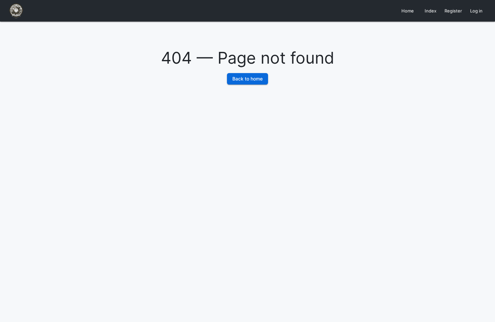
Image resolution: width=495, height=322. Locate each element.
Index (430, 10)
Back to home (247, 79)
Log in (476, 10)
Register (453, 10)
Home (407, 10)
